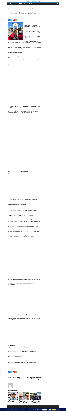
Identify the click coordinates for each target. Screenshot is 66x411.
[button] (58, 4)
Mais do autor (19, 390)
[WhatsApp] (16, 20)
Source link (9, 367)
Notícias (15, 3)
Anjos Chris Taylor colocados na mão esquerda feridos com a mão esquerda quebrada (33, 378)
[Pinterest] (14, 20)
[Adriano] (33, 1)
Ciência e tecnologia (23, 3)
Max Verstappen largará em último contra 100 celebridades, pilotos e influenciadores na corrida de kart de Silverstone (35, 402)
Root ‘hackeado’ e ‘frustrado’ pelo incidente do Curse (12, 401)
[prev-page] (39, 390)
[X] (11, 20)
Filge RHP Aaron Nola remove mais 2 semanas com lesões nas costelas (15, 378)
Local (35, 3)
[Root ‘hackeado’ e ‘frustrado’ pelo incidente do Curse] (13, 396)
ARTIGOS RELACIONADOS (12, 390)
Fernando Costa (11, 16)
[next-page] (40, 390)
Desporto (10, 3)
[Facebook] (9, 20)
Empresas (31, 3)
